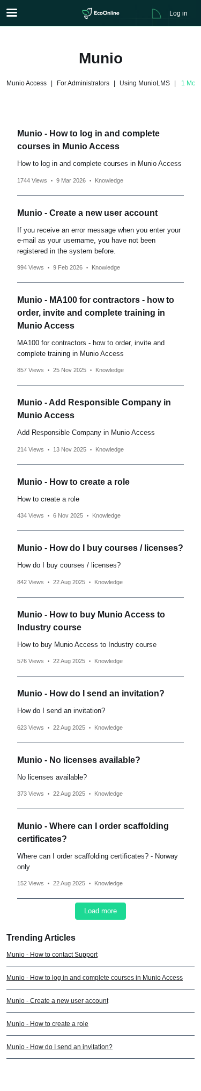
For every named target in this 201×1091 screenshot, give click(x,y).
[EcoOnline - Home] (101, 13)
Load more (100, 911)
